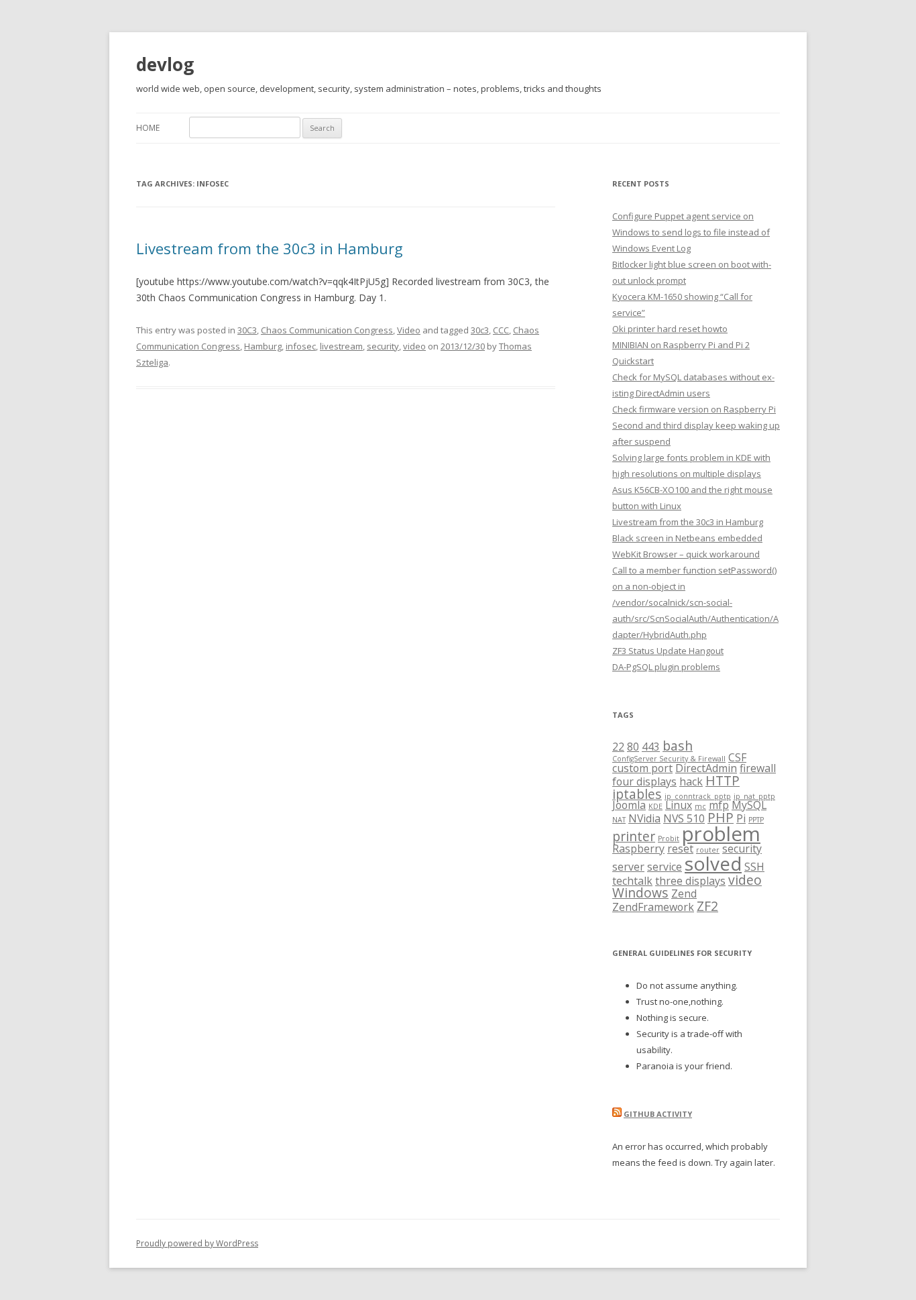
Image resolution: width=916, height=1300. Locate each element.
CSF (737, 757)
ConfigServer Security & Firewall (669, 758)
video (414, 346)
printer (633, 836)
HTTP (722, 780)
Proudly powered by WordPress (197, 1243)
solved (713, 863)
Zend (684, 893)
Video (408, 330)
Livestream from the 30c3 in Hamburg (269, 248)
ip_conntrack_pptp (698, 796)
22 (618, 746)
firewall (758, 768)
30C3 (247, 330)
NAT (619, 819)
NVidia (644, 818)
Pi (741, 818)
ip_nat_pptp (754, 796)
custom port (642, 768)
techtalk (632, 880)
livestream (341, 346)
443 (651, 746)
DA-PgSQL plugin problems (666, 667)
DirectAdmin (706, 768)
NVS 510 (684, 818)
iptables (637, 794)
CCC (501, 330)
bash (678, 746)
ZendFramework (653, 907)
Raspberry (638, 848)
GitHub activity (658, 1114)
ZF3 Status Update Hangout (668, 651)
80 (633, 746)
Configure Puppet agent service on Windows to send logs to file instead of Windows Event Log (691, 232)
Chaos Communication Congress (327, 330)
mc (700, 806)
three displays (690, 880)
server (628, 866)
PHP (720, 817)
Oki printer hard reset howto (670, 329)
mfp (719, 805)
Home (148, 127)
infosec (301, 346)
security (383, 346)
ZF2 (707, 906)
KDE (655, 806)
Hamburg (263, 346)
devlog (165, 64)
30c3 (480, 330)
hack (691, 781)
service (664, 866)
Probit (668, 838)
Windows (640, 892)
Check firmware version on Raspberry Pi (694, 409)
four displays (644, 781)
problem (721, 833)
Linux (678, 805)
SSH (754, 866)
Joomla (629, 805)
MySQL (749, 805)
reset (680, 848)
